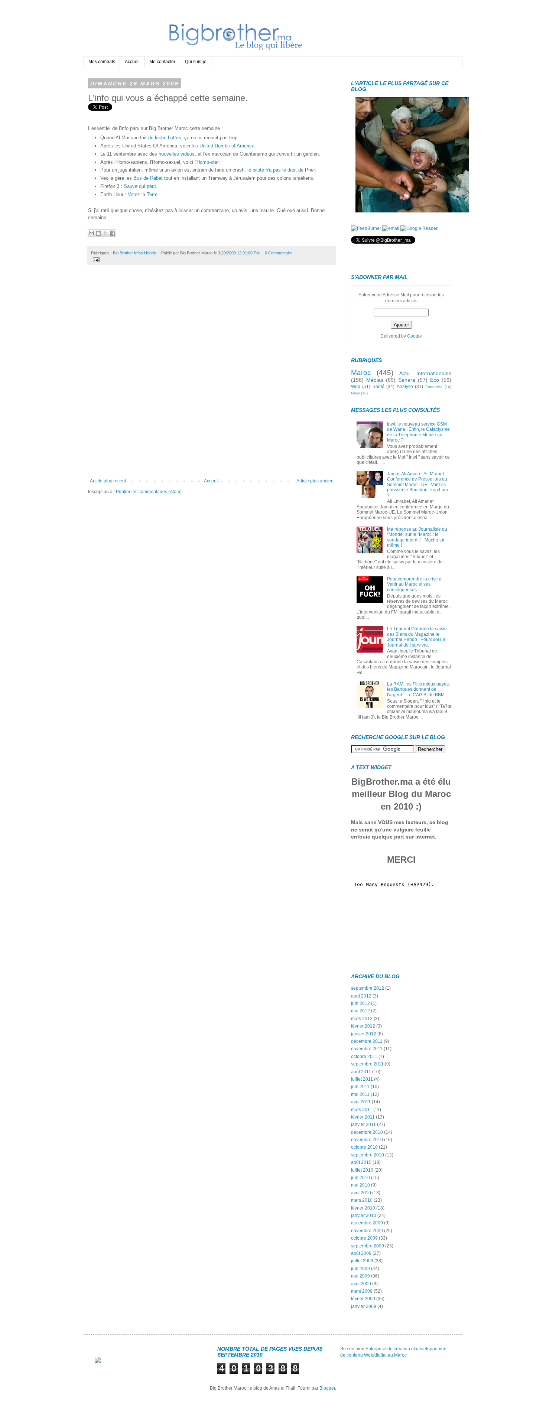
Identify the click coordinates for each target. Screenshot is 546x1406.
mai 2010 (360, 1185)
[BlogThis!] (98, 233)
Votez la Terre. (143, 194)
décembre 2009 (367, 1223)
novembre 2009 (367, 1230)
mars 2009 (362, 1291)
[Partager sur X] (105, 233)
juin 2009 (360, 1268)
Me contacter (162, 61)
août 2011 (361, 1071)
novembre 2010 (367, 1139)
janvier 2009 (363, 1306)
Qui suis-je (196, 61)
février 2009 (363, 1298)
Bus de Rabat (148, 178)
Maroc (361, 373)
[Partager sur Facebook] (112, 233)
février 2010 (363, 1208)
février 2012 (363, 1026)
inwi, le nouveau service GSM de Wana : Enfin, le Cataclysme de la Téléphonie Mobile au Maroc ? (418, 432)
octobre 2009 (364, 1238)
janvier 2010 (363, 1215)
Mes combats (101, 61)
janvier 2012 (363, 1033)
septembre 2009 (367, 1246)
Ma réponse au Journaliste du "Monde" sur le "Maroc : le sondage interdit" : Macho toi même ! (417, 537)
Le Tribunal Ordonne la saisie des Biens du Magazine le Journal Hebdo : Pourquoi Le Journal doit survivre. (417, 636)
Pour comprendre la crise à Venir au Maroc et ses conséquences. (414, 584)
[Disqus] (211, 374)
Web (355, 386)
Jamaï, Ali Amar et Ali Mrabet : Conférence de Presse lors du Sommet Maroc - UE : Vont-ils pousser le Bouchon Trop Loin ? (417, 484)
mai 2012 (360, 1010)
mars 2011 (361, 1109)
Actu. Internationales (425, 373)
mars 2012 (362, 1018)
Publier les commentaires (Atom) (149, 491)
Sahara (406, 380)
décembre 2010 (367, 1132)
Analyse (405, 386)
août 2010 (361, 1162)
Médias (374, 380)
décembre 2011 (367, 1041)
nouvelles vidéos (177, 154)
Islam (355, 393)
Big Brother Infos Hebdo (134, 253)
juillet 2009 (362, 1260)
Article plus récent (108, 481)
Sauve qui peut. (140, 186)
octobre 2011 (364, 1056)
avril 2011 (361, 1101)
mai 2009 (360, 1276)
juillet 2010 (362, 1170)
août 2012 (361, 996)
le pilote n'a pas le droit (272, 170)
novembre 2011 (367, 1048)
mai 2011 (360, 1094)
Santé (378, 386)
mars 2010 (362, 1200)
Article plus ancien (315, 481)
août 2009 (361, 1253)
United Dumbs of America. (227, 146)
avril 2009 (361, 1283)
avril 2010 (361, 1192)
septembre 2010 (367, 1155)
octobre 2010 (364, 1147)
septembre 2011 (367, 1064)
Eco (434, 380)
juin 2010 (360, 1177)
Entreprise (434, 387)
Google (414, 336)
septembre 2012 (367, 988)
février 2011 (363, 1117)
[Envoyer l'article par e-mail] (95, 259)
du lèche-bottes (164, 137)
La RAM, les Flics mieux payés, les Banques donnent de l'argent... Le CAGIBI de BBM (418, 689)
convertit (285, 154)
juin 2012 (360, 1003)
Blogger (327, 1388)
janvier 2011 (363, 1124)
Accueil (132, 61)
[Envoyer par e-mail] (91, 233)
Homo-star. (208, 162)
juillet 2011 (362, 1079)
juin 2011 (360, 1086)
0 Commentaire (278, 253)
